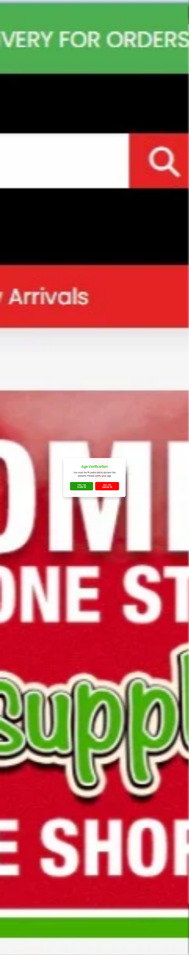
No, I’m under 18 (107, 486)
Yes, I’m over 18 (81, 486)
